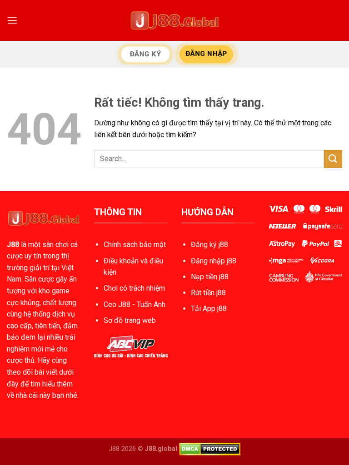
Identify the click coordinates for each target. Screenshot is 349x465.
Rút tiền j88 (208, 292)
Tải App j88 (209, 308)
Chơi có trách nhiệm (134, 288)
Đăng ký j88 (209, 244)
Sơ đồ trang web (130, 320)
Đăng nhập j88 (213, 261)
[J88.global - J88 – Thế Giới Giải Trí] (174, 20)
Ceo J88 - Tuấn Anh (134, 304)
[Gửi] (333, 159)
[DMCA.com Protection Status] (209, 448)
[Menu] (12, 20)
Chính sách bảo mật (135, 244)
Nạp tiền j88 (210, 276)
